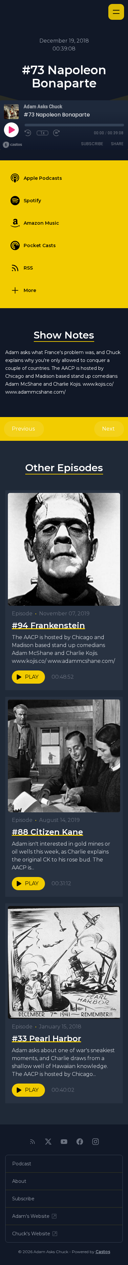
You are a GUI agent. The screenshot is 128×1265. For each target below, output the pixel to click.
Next (109, 429)
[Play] (11, 129)
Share (117, 143)
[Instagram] (95, 1141)
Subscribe (92, 143)
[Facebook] (79, 1141)
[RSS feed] (32, 1141)
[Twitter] (48, 1141)
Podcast (21, 1164)
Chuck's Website (31, 1234)
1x (42, 133)
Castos (103, 1251)
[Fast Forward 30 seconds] (56, 133)
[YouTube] (64, 1141)
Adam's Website (31, 1216)
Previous (24, 429)
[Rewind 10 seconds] (28, 133)
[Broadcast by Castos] (12, 145)
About (19, 1181)
